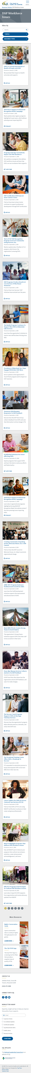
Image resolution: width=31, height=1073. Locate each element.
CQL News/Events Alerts (9, 1027)
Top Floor (19, 1068)
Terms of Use (5, 1071)
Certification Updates (9, 1024)
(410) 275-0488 (6, 986)
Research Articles (8, 1033)
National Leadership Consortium (13, 1052)
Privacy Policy (5, 1069)
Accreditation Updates (9, 1021)
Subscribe (7, 1038)
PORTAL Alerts (7, 1030)
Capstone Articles (8, 1019)
